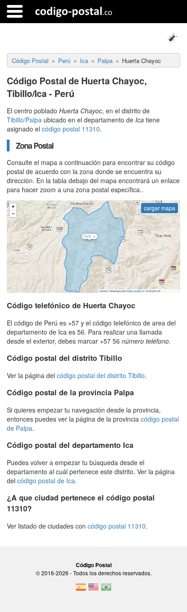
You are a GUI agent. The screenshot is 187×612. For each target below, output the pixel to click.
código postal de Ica (46, 480)
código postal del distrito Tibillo (101, 375)
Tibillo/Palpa (24, 119)
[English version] (93, 590)
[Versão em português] (106, 590)
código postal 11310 (71, 128)
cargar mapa (159, 208)
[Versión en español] (80, 590)
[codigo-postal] (74, 11)
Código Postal (94, 565)
